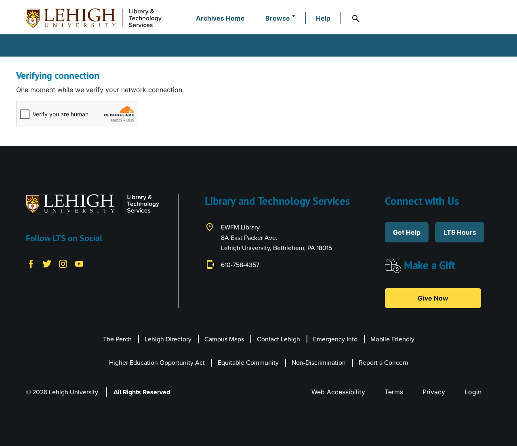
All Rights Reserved (141, 392)
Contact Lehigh (278, 339)
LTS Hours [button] (459, 232)
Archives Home (220, 18)
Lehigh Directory (168, 339)
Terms (394, 392)
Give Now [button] (433, 298)
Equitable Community (248, 362)
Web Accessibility (338, 392)
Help (323, 18)
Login (472, 392)
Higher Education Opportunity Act (157, 362)
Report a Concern (383, 362)
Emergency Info (335, 339)
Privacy (433, 392)
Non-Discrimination (319, 362)
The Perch (117, 339)
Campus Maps (224, 339)
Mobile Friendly (392, 339)
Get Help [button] (406, 232)
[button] (280, 18)
